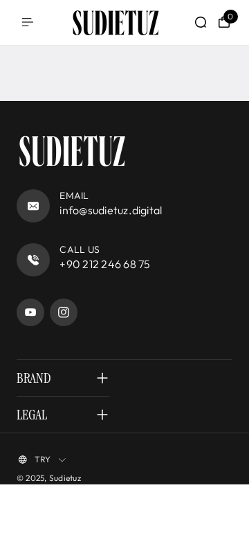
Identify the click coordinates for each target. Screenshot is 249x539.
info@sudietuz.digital (110, 210)
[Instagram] (63, 312)
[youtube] (30, 312)
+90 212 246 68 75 (104, 264)
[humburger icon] (28, 22)
